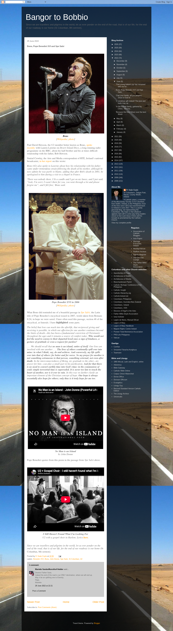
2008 (116, 181)
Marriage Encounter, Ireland (137, 243)
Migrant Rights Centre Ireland (125, 329)
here (86, 537)
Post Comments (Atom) (47, 607)
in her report (45, 161)
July (118, 78)
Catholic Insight (120, 290)
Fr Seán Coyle (132, 190)
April (119, 122)
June (119, 81)
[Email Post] (60, 556)
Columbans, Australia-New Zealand (127, 302)
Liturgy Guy (118, 386)
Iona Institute (119, 317)
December (121, 61)
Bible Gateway (119, 368)
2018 (116, 147)
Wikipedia (62, 139)
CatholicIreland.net (121, 296)
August (120, 75)
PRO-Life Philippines (122, 335)
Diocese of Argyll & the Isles (125, 311)
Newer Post (33, 602)
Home (66, 602)
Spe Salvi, (86, 312)
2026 (116, 44)
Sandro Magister (139, 255)
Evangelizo (118, 383)
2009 (116, 178)
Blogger (97, 623)
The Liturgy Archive (121, 394)
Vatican (116, 338)
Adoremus (118, 365)
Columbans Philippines (123, 299)
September (121, 71)
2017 (116, 150)
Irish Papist (137, 239)
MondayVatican (139, 249)
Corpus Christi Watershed (124, 374)
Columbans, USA (120, 308)
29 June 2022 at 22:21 (44, 586)
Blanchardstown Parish (123, 282)
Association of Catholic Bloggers (138, 233)
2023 (116, 55)
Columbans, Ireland (121, 305)
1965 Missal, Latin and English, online (128, 362)
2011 (116, 171)
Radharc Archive (139, 252)
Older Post (98, 602)
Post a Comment (39, 591)
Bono (47, 559)
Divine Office (119, 377)
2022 (116, 58)
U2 (81, 559)
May (118, 119)
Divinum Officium (120, 380)
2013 (116, 164)
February (120, 129)
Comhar (117, 347)
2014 (116, 160)
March (119, 125)
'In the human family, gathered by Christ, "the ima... (129, 108)
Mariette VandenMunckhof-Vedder (49, 569)
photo (71, 139)
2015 (116, 157)
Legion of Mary (119, 323)
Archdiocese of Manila (122, 279)
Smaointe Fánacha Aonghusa (125, 350)
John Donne (54, 559)
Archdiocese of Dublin (122, 276)
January (120, 132)
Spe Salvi (64, 559)
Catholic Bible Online (122, 371)
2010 (116, 174)
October (120, 68)
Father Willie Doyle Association (126, 314)
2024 (116, 51)
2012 (116, 167)
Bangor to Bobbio (57, 17)
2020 (116, 140)
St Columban (74, 559)
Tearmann (117, 353)
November (121, 64)
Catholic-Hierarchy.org (122, 293)
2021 (116, 136)
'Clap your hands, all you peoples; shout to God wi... (129, 96)
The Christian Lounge (138, 259)
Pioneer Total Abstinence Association (128, 332)
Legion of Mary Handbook (124, 326)
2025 (116, 48)
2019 (116, 143)
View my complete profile (121, 223)
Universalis (118, 397)
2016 (116, 154)
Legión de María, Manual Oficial (126, 320)
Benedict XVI (38, 559)
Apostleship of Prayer (122, 273)
